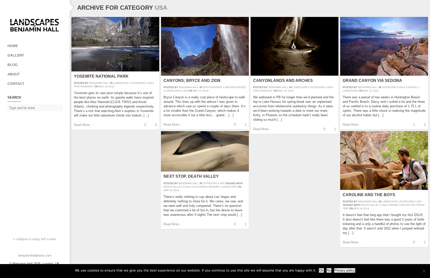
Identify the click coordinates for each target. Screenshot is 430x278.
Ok (321, 270)
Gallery (15, 55)
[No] (423, 271)
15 (285, 90)
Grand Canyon (399, 205)
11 (370, 90)
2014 (111, 86)
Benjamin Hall (99, 83)
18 (170, 190)
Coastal (412, 87)
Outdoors (138, 83)
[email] (25, 7)
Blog (12, 65)
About (13, 74)
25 (200, 90)
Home (12, 46)
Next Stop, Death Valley (191, 176)
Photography (84, 86)
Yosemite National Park (101, 76)
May (101, 86)
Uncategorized (235, 87)
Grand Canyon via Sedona (372, 80)
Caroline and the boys (369, 195)
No (329, 270)
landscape (229, 186)
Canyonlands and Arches (283, 80)
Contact (15, 84)
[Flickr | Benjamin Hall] (45, 7)
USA (150, 83)
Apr (166, 190)
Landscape (121, 83)
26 (106, 86)
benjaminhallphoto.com (35, 255)
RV (413, 205)
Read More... (83, 125)
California (199, 186)
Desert (214, 186)
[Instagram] (35, 7)
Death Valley (172, 186)
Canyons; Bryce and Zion (191, 80)
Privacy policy (344, 270)
